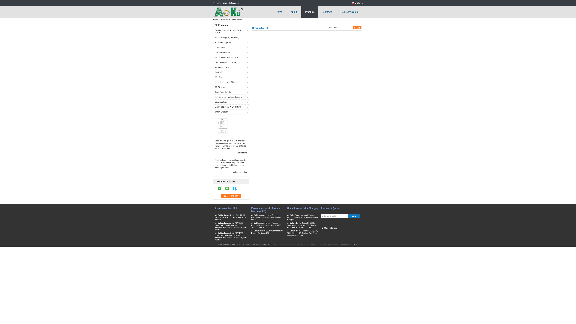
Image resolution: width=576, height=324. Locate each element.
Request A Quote (349, 12)
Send (354, 216)
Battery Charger (221, 112)
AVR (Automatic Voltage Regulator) (229, 97)
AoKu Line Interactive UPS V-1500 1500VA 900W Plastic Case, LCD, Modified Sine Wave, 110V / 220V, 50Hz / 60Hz (231, 236)
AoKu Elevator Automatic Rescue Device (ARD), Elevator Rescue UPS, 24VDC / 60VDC (266, 225)
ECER (354, 244)
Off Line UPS (220, 47)
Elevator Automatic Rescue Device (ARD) (229, 31)
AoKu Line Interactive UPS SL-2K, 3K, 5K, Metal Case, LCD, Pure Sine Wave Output (230, 217)
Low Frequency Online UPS (226, 62)
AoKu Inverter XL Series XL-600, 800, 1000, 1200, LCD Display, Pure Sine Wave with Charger (302, 233)
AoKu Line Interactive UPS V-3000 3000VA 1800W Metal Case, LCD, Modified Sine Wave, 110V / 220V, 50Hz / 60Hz (231, 226)
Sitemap (333, 228)
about (294, 12)
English (358, 3)
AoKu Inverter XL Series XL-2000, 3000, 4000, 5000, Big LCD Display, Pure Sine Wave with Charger (301, 225)
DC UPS (218, 77)
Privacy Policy (223, 244)
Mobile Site (327, 232)
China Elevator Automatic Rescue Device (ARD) (249, 244)
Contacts (327, 12)
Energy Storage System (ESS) (227, 38)
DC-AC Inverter (221, 87)
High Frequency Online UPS (226, 57)
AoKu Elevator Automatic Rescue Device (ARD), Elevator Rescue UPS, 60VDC (266, 217)
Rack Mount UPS (222, 67)
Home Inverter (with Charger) (226, 82)
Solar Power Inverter (223, 92)
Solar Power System (223, 43)
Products (310, 12)
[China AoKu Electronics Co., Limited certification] (222, 126)
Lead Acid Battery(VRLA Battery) (228, 107)
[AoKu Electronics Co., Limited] (229, 12)
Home (279, 12)
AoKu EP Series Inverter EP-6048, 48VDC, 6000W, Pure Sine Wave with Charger (302, 217)
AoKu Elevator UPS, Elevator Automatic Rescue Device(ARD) (267, 232)
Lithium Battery (221, 102)
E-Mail (325, 228)
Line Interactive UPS (223, 52)
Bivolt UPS (219, 72)
